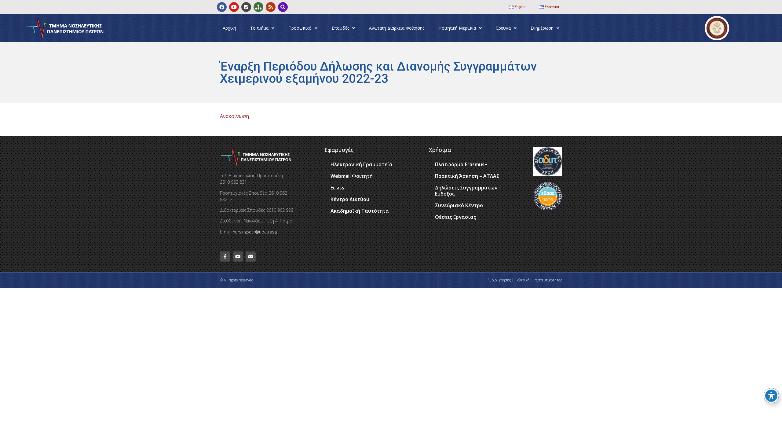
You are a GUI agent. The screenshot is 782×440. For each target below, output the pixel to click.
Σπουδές (340, 28)
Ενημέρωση (542, 28)
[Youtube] (234, 7)
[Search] (283, 7)
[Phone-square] (246, 7)
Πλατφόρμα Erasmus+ (461, 164)
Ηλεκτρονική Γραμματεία (362, 164)
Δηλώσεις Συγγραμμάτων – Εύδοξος (468, 190)
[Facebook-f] (225, 256)
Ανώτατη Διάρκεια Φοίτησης (396, 28)
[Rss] (271, 7)
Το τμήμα (259, 28)
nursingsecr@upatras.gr (256, 232)
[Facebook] (222, 7)
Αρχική (229, 28)
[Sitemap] (258, 7)
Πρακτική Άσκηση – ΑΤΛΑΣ (467, 176)
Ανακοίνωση (234, 116)
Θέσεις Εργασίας (455, 217)
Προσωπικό (300, 28)
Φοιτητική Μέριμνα (457, 28)
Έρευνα (503, 28)
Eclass (337, 187)
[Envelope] (251, 256)
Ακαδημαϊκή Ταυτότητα (360, 210)
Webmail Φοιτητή (352, 176)
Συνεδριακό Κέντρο (459, 205)
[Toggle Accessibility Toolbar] (771, 395)
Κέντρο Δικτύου (350, 199)
